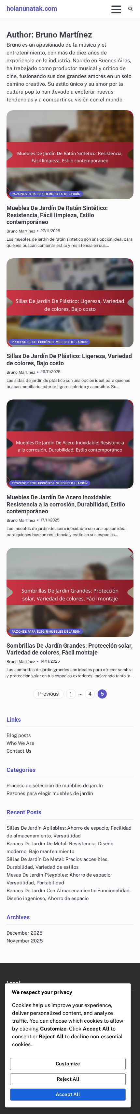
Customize (68, 1063)
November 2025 (25, 940)
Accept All (68, 1094)
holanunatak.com (32, 8)
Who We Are (20, 743)
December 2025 (25, 933)
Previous (48, 694)
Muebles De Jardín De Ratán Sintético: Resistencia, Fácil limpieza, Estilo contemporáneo (57, 214)
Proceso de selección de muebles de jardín (50, 342)
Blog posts (19, 735)
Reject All (68, 1079)
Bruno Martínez (21, 231)
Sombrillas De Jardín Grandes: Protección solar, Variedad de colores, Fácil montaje (70, 649)
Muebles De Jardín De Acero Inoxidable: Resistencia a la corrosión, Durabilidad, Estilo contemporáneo (66, 504)
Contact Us (19, 751)
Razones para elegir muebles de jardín (46, 194)
